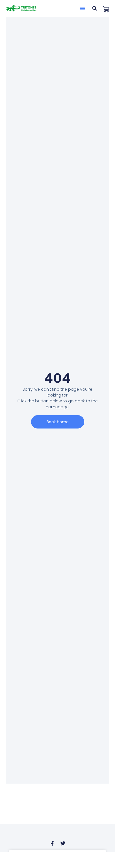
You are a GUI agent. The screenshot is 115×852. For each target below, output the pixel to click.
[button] (82, 8)
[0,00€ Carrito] (106, 9)
